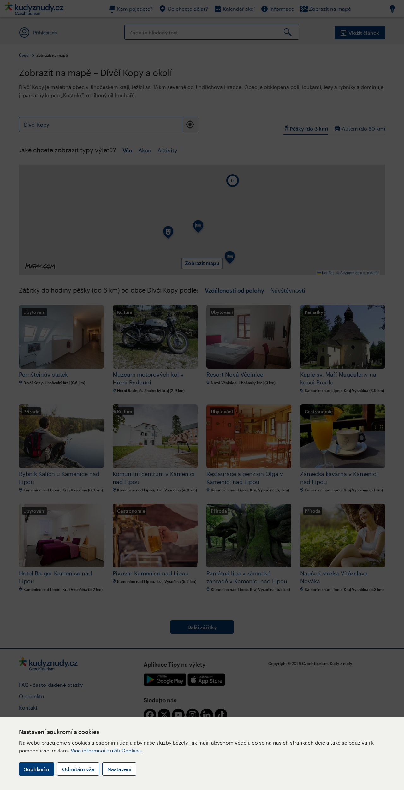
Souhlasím (36, 769)
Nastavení (119, 769)
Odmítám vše (78, 769)
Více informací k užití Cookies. (106, 750)
